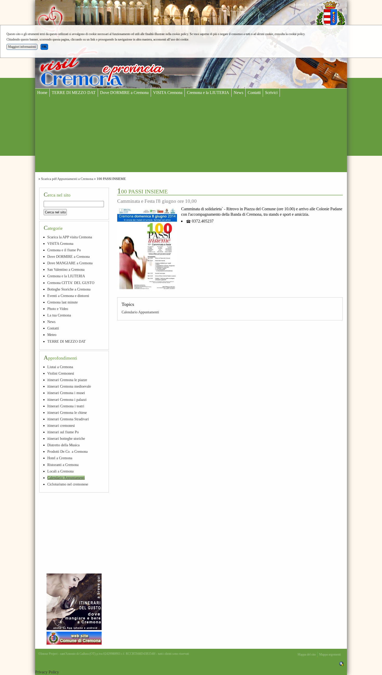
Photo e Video (57, 309)
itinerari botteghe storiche (66, 438)
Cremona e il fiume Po (64, 250)
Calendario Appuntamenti (140, 312)
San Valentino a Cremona (65, 269)
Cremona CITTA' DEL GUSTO (70, 283)
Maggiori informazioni (22, 47)
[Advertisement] (191, 135)
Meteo (51, 335)
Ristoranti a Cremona (62, 465)
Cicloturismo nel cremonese (67, 484)
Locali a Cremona (60, 471)
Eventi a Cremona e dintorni (68, 296)
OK (44, 47)
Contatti (254, 92)
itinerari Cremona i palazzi (67, 399)
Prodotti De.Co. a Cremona (67, 451)
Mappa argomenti (330, 654)
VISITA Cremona (167, 92)
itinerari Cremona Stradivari (68, 419)
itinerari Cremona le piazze (67, 380)
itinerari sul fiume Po (63, 432)
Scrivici (271, 92)
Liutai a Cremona (60, 367)
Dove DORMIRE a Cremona (124, 92)
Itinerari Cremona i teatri (65, 406)
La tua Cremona (59, 315)
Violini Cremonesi (60, 373)
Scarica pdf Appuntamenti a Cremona (67, 179)
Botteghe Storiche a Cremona (68, 289)
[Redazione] (341, 663)
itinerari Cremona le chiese (67, 412)
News (238, 92)
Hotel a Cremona (59, 458)
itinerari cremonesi (61, 425)
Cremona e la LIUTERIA (208, 92)
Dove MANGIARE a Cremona (70, 263)
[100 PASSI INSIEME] (147, 248)
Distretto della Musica (63, 445)
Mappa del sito (307, 654)
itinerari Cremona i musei (66, 393)
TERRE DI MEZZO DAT (74, 92)
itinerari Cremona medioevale (69, 386)
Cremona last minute (62, 302)
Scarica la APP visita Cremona (69, 237)
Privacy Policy (47, 672)
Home (42, 92)
